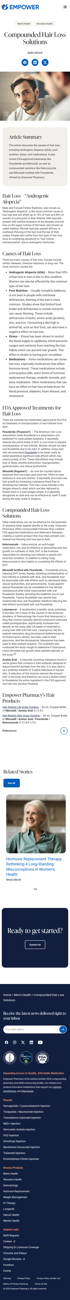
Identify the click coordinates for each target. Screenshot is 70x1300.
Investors (8, 1264)
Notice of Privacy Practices (15, 1283)
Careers (9, 1241)
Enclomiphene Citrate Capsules (21, 1158)
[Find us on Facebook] (6, 1043)
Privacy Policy (23, 1278)
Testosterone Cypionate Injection (22, 1117)
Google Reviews (13, 1259)
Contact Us (35, 944)
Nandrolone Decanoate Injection (21, 1147)
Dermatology (10, 1185)
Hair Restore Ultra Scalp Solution (21, 715)
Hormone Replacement (16, 1191)
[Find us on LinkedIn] (31, 1043)
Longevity (8, 1209)
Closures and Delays (15, 1253)
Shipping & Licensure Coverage (21, 1247)
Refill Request (11, 1235)
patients (57, 1087)
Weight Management (15, 1197)
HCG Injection (11, 1135)
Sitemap (7, 1278)
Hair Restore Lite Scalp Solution (20, 707)
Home (7, 995)
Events (7, 1270)
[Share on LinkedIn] (35, 65)
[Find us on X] (23, 1043)
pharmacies (27, 1091)
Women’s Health (12, 1179)
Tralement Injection (14, 1153)
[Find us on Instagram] (14, 1043)
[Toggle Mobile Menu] (65, 7)
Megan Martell (13, 879)
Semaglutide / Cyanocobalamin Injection (26, 1105)
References (9, 730)
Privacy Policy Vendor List (48, 1278)
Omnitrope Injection (14, 1141)
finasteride (31, 452)
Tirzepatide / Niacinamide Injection (23, 1111)
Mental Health (11, 1220)
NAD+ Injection (11, 1123)
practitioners (9, 1091)
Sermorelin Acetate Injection (19, 1129)
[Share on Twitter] (45, 65)
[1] (15, 653)
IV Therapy (9, 1203)
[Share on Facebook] (25, 65)
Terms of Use (41, 1283)
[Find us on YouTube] (40, 1043)
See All (11, 783)
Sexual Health (11, 1214)
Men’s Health (22, 995)
